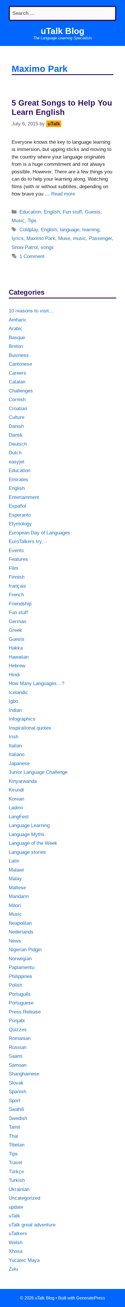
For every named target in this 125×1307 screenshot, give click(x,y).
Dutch (15, 453)
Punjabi (17, 1020)
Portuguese (21, 1003)
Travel (15, 1162)
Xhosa (15, 1251)
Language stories (27, 852)
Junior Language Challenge (38, 772)
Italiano (16, 754)
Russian (17, 1047)
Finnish (16, 577)
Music (18, 220)
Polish (15, 985)
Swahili (16, 1109)
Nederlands (21, 932)
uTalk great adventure (32, 1225)
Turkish (17, 1180)
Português (20, 994)
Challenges (21, 391)
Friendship (20, 604)
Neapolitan (20, 923)
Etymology (20, 524)
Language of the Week (33, 843)
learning (90, 229)
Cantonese (20, 364)
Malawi (16, 870)
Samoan (17, 1065)
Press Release (25, 1012)
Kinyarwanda (23, 781)
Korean (16, 799)
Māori (15, 905)
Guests (93, 212)
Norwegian (20, 958)
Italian (15, 745)
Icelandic (18, 692)
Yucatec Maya (24, 1260)
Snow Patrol (25, 247)
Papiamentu (21, 967)
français (17, 586)
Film (13, 568)
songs (47, 247)
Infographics (22, 719)
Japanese (19, 763)
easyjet (16, 462)
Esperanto (20, 515)
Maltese (17, 887)
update (16, 1207)
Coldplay (28, 229)
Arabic (16, 328)
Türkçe (16, 1171)
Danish (16, 426)
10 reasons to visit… (31, 311)
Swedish (18, 1118)
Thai (13, 1136)
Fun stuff (72, 212)
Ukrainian (19, 1189)
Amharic (18, 320)
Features (18, 559)
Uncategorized (24, 1198)
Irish (13, 736)
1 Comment (31, 256)
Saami (15, 1056)
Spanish (17, 1091)
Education (30, 212)
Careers (17, 373)
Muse (64, 238)
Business (19, 355)
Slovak (16, 1083)
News (15, 941)
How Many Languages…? (36, 683)
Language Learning (29, 825)
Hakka (16, 648)
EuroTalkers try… (28, 541)
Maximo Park (40, 238)
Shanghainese (24, 1074)
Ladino (16, 807)
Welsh (15, 1242)
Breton (16, 346)
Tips (32, 220)
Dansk (16, 435)
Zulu (13, 1269)
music (79, 238)
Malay (15, 878)
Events (16, 550)
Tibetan (16, 1145)
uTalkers (18, 1233)
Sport (14, 1100)
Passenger (100, 238)
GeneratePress (90, 1297)
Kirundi (16, 790)
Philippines (20, 976)
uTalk (14, 1216)
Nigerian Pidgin (25, 949)
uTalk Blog (62, 31)
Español (17, 506)
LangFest (19, 816)
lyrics (18, 238)
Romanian (20, 1038)
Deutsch (18, 444)
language (69, 229)
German (17, 621)
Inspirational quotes (30, 728)
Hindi (14, 674)
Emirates (18, 479)
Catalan (17, 382)
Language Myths (26, 834)
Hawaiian (18, 657)
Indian (15, 710)
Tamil (14, 1127)
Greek (15, 630)
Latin (14, 861)
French (16, 595)
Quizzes (18, 1029)
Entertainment (24, 497)
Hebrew (17, 665)
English (52, 212)
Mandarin (19, 896)
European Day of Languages (39, 533)
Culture (16, 417)
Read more (63, 194)
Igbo (13, 701)
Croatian (18, 408)
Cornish (17, 399)
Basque (17, 337)
